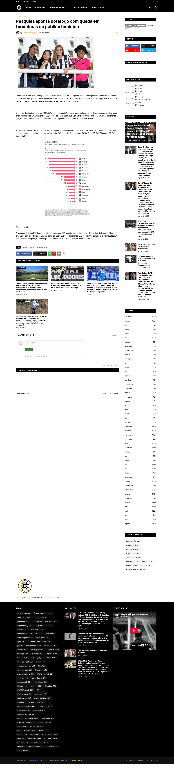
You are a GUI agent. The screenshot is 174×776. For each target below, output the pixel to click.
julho (140, 338)
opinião (131, 565)
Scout (34, 734)
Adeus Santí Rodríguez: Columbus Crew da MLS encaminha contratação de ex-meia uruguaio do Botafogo (66, 285)
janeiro (140, 355)
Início (18, 1)
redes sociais (24, 682)
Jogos (41, 617)
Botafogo (31, 16)
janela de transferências (29, 646)
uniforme (145, 565)
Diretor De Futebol (26, 730)
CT (40, 690)
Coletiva (53, 650)
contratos (45, 722)
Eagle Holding (25, 626)
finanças (23, 654)
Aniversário (52, 747)
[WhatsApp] (50, 254)
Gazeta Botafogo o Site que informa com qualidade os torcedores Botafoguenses (146, 260)
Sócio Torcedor (49, 734)
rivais (49, 634)
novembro (140, 350)
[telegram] (157, 1)
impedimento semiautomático (30, 747)
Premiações (36, 726)
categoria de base (39, 742)
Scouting (50, 686)
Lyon (21, 642)
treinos (21, 726)
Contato (33, 1)
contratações (25, 638)
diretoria (49, 658)
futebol (147, 561)
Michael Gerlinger (36, 738)
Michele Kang (24, 694)
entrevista (42, 638)
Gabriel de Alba (134, 549)
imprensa (40, 694)
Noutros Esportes (26, 714)
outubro (140, 380)
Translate (135, 28)
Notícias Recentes (59, 8)
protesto (22, 742)
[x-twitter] (150, 1)
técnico (22, 630)
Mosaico (53, 738)
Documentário (80, 8)
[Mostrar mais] (64, 254)
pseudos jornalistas (26, 722)
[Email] (59, 254)
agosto (140, 342)
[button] (150, 7)
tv (39, 634)
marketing (48, 718)
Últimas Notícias (42, 247)
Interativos (39, 8)
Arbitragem (37, 650)
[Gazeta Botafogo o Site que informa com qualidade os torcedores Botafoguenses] (130, 259)
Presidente (23, 710)
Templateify (34, 760)
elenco (40, 662)
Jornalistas (41, 682)
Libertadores (24, 634)
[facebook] (146, 1)
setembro (140, 346)
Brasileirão (51, 621)
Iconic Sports (133, 553)
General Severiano (26, 706)
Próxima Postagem (110, 393)
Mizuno (22, 734)
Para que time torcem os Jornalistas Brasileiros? (146, 246)
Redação (132, 561)
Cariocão (22, 678)
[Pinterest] (54, 254)
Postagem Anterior (24, 393)
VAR (40, 702)
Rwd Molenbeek (25, 702)
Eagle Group (24, 698)
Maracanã (39, 710)
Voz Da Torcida (152, 760)
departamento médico (27, 718)
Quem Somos (98, 8)
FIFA (42, 666)
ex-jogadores (24, 670)
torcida (32, 247)
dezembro (140, 388)
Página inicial (21, 16)
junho (140, 334)
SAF (37, 621)
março (140, 321)
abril (140, 325)
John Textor (133, 557)
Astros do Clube (42, 698)
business (38, 654)
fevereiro (140, 317)
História (22, 686)
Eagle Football (44, 626)
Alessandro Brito (25, 674)
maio (140, 329)
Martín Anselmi (45, 674)
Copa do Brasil (25, 662)
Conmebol (41, 670)
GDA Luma (132, 545)
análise (22, 650)
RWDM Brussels (25, 690)
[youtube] (153, 1)
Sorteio (43, 730)
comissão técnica (26, 666)
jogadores (23, 621)
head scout (45, 706)
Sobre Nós (25, 1)
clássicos (50, 646)
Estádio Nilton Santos (40, 642)
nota (21, 738)
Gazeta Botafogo (78, 760)
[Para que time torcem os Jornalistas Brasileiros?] (130, 247)
